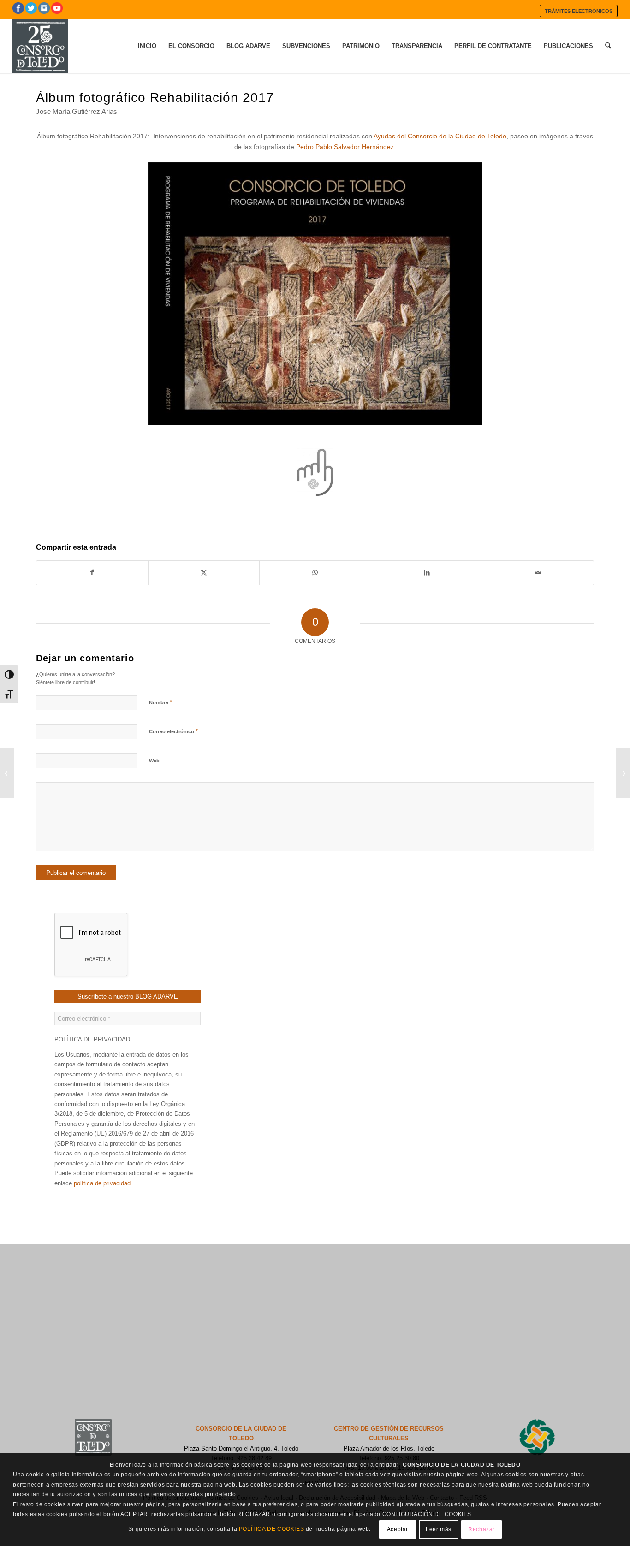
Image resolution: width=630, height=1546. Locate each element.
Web (154, 760)
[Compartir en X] (204, 572)
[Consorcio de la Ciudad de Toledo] (40, 46)
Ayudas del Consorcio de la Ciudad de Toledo (440, 136)
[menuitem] (579, 11)
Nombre (160, 702)
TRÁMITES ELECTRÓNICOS (578, 11)
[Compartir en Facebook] (92, 572)
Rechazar (481, 1530)
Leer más (439, 1530)
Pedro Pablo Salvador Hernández (345, 146)
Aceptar (397, 1530)
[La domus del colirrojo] (7, 773)
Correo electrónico (173, 731)
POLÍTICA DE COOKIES (271, 1529)
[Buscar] (608, 46)
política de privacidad (102, 1183)
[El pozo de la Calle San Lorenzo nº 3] (623, 773)
